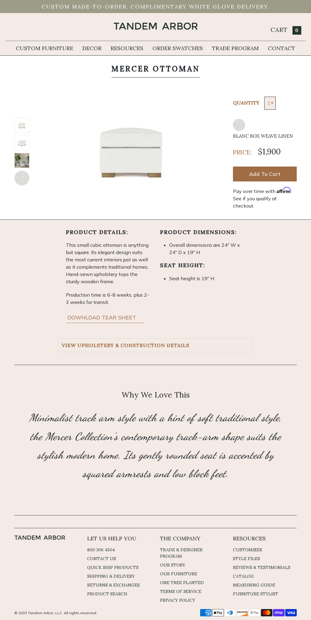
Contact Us (101, 558)
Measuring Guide (254, 585)
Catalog (243, 576)
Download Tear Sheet (102, 317)
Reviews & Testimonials (261, 567)
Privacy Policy (177, 600)
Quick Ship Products (112, 567)
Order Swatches (177, 48)
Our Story (172, 565)
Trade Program (235, 48)
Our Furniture (178, 574)
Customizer (247, 550)
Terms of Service (180, 591)
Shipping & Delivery (111, 576)
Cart (285, 29)
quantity (246, 103)
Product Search (107, 594)
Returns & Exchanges (113, 585)
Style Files (246, 558)
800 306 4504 (101, 550)
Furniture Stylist (255, 594)
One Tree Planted (182, 582)
